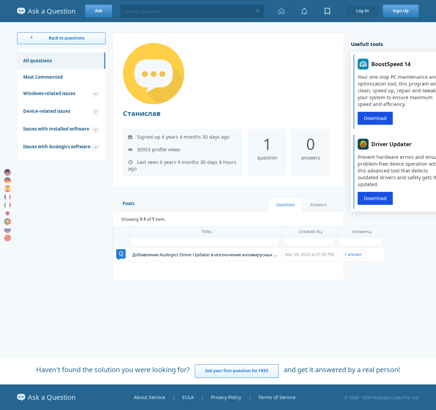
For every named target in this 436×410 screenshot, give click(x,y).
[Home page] (281, 11)
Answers (318, 205)
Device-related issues (46, 111)
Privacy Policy (226, 397)
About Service (149, 397)
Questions (285, 205)
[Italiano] (7, 205)
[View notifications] (304, 11)
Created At (309, 231)
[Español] (7, 188)
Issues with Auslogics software (57, 146)
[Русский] (7, 229)
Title (205, 231)
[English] (7, 172)
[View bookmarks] (327, 11)
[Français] (7, 197)
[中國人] (7, 237)
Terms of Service (277, 397)
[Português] (7, 221)
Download (375, 118)
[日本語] (7, 213)
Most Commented (43, 77)
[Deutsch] (7, 180)
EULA (188, 397)
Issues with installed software (56, 129)
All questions (37, 61)
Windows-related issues (49, 93)
